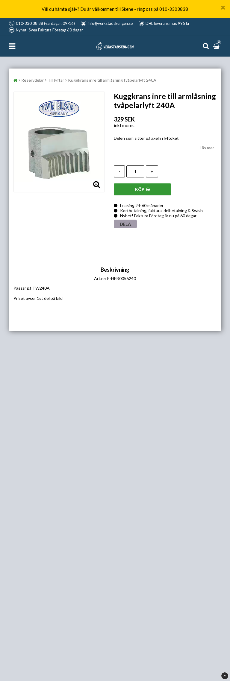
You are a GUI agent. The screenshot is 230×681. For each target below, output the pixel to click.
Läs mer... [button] (208, 147)
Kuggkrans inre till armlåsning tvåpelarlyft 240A (112, 80)
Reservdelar (32, 80)
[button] (217, 46)
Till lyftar (56, 80)
